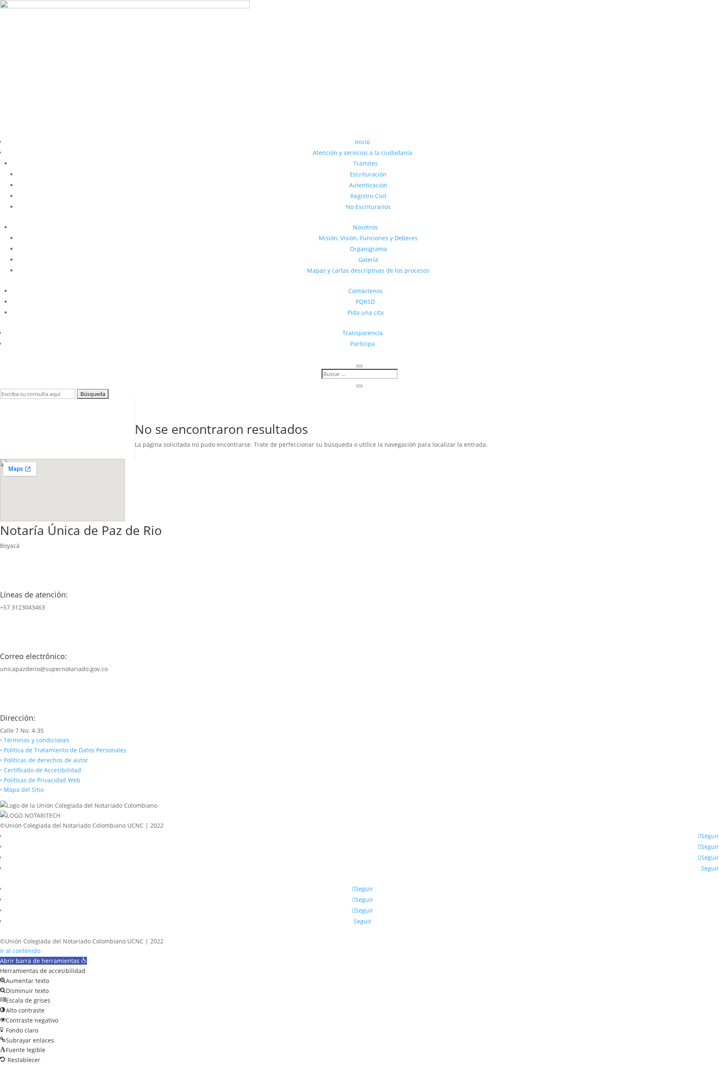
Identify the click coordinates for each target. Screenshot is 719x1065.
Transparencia (362, 333)
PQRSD (365, 302)
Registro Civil (368, 196)
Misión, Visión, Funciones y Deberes (368, 238)
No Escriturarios (368, 207)
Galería (368, 260)
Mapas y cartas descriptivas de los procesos (368, 270)
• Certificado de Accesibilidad (40, 770)
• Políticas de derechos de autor (44, 760)
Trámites (365, 163)
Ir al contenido (20, 951)
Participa (362, 344)
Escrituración (368, 174)
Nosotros (365, 227)
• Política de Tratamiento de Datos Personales (63, 750)
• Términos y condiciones (34, 740)
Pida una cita (365, 312)
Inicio (362, 142)
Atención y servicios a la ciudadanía (362, 153)
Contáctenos (365, 291)
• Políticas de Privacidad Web (40, 780)
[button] (43, 961)
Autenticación (368, 185)
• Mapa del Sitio (22, 790)
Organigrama (368, 249)
